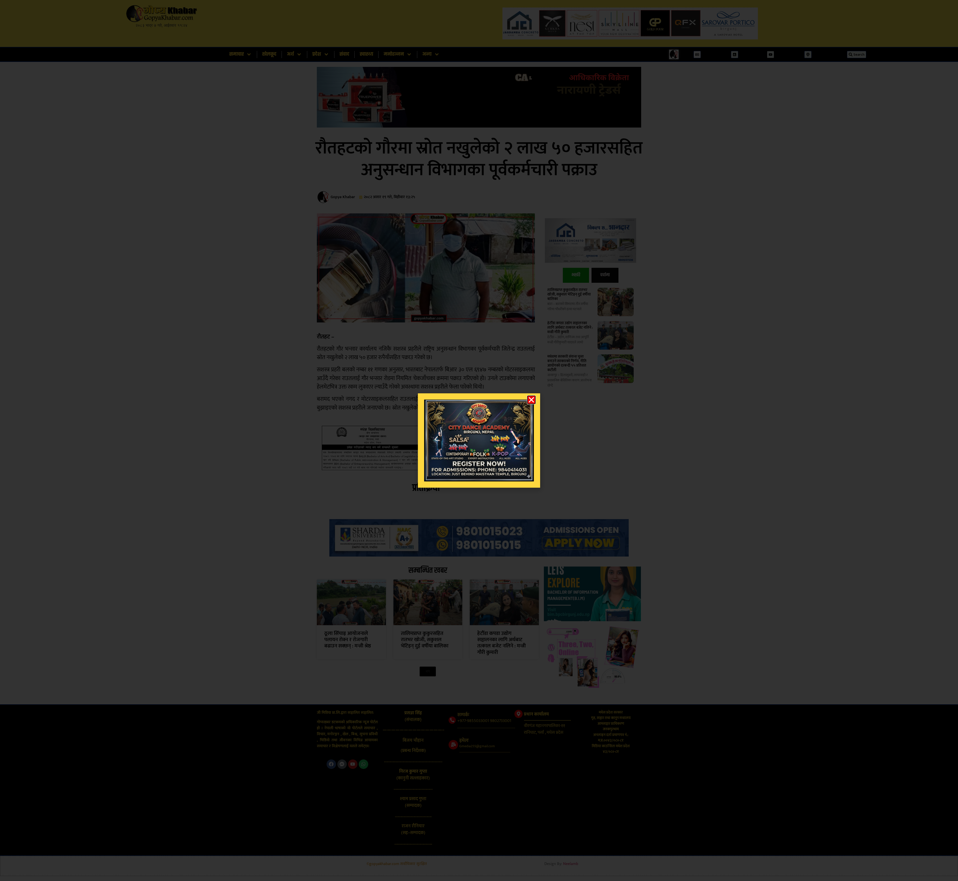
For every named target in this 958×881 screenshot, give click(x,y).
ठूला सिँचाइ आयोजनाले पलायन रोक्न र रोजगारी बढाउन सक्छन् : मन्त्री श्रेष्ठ (347, 639)
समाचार (236, 54)
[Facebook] (331, 764)
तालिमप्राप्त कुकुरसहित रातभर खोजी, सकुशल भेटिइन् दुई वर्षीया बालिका (569, 294)
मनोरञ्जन (394, 54)
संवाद (344, 54)
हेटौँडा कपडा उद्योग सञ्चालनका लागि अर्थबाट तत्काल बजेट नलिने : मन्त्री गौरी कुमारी (570, 327)
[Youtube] (353, 764)
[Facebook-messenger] (342, 764)
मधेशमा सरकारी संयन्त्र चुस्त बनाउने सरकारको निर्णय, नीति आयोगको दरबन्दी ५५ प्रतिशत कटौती (567, 363)
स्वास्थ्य (366, 54)
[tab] (576, 275)
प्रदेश (316, 54)
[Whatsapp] (363, 764)
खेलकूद (269, 54)
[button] (428, 671)
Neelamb (570, 864)
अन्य (427, 54)
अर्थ (290, 54)
